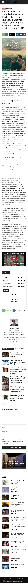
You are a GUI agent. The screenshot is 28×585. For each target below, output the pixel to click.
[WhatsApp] (3, 34)
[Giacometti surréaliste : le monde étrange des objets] (5, 482)
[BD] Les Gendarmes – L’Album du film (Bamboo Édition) (17, 362)
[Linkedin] (17, 34)
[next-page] (5, 404)
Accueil (3, 6)
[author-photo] (14, 326)
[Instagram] (14, 342)
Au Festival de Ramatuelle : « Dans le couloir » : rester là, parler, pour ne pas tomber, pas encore (14, 463)
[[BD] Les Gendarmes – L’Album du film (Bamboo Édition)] (5, 362)
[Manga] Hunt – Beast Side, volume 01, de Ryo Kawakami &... (18, 543)
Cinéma (7, 6)
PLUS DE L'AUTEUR (19, 349)
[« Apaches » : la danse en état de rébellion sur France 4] (5, 566)
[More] (24, 310)
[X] (10, 34)
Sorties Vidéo (9, 8)
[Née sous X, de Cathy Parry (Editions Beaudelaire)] (5, 505)
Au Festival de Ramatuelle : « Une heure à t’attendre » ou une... (18, 535)
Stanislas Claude (6, 30)
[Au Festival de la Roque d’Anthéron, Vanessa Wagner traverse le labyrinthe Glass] (5, 527)
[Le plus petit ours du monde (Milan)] (5, 490)
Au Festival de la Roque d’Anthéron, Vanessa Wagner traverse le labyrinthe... (18, 526)
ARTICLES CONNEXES (7, 349)
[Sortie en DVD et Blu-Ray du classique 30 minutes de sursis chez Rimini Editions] (5, 397)
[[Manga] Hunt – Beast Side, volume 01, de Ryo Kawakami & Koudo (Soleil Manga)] (5, 543)
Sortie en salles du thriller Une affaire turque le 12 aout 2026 (17, 354)
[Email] (13, 34)
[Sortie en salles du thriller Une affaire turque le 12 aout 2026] (5, 355)
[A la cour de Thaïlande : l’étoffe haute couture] (5, 497)
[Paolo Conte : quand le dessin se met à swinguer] (5, 559)
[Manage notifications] (4, 581)
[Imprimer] (21, 34)
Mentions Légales (17, 578)
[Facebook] (6, 34)
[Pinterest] (24, 34)
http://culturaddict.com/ (14, 330)
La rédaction (5, 578)
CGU (10, 578)
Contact (23, 578)
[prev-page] (3, 404)
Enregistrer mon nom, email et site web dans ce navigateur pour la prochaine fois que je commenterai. (14, 441)
